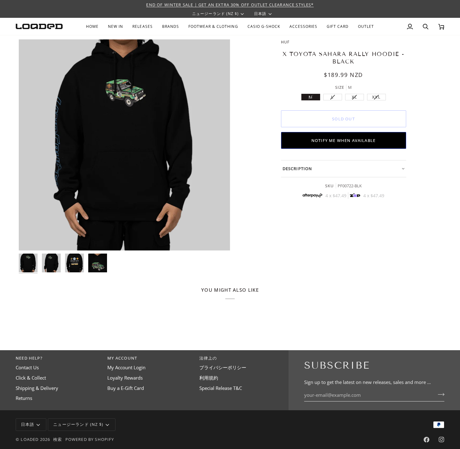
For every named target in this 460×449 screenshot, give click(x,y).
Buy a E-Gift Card (125, 388)
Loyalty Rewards (125, 378)
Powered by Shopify (89, 439)
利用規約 (208, 378)
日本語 (260, 13)
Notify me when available (343, 140)
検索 (57, 439)
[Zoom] (124, 144)
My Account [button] (122, 358)
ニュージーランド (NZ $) (215, 13)
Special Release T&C (220, 388)
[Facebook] (426, 439)
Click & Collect (31, 378)
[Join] (439, 394)
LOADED (29, 439)
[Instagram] (441, 439)
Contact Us (27, 368)
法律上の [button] (208, 358)
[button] (170, 26)
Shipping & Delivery (37, 388)
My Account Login (126, 368)
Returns (24, 398)
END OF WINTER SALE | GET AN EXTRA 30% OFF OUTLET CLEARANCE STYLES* (230, 5)
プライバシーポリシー (222, 368)
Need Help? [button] (29, 358)
